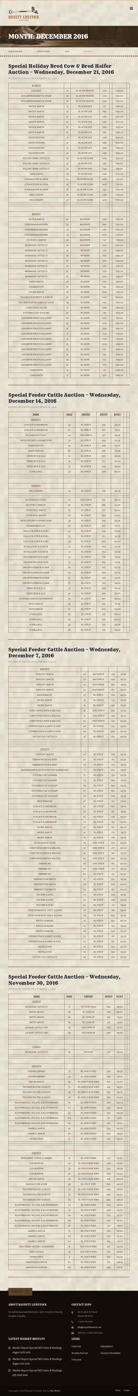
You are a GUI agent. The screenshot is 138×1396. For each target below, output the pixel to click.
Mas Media (55, 1390)
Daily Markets (106, 1346)
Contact (127, 1390)
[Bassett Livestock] (23, 13)
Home (118, 1390)
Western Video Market (110, 1353)
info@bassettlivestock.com (89, 1327)
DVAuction (76, 1359)
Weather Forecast (80, 1353)
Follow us (17, 1291)
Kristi (26, 78)
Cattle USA (76, 1346)
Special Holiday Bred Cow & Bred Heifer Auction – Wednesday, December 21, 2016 (61, 69)
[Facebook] (27, 1291)
